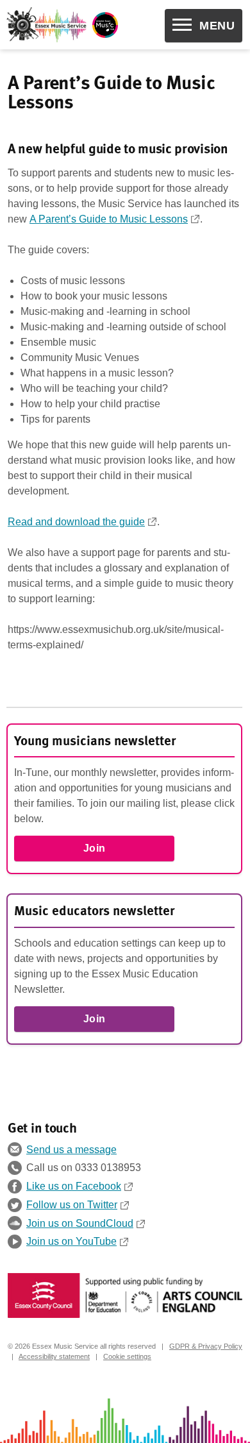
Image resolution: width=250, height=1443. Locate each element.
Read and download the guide (76, 521)
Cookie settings (127, 1356)
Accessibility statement (54, 1356)
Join (94, 848)
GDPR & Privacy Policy (205, 1346)
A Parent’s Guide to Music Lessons (108, 219)
